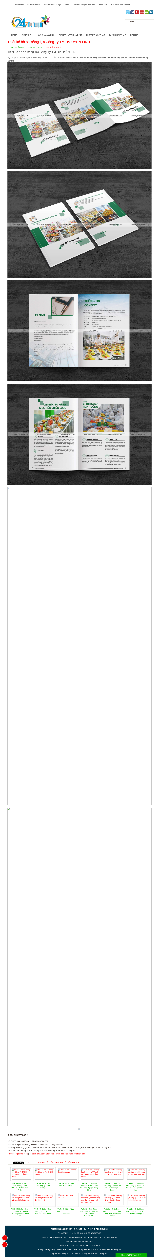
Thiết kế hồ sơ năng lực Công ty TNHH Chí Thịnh (42, 1185)
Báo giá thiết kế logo (52, 5)
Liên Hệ (134, 35)
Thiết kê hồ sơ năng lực (54, 47)
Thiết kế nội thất (95, 35)
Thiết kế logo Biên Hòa (17, 1154)
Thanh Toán (102, 5)
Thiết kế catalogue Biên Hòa (41, 1154)
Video (67, 5)
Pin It (29, 1162)
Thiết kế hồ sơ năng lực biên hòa (70, 1154)
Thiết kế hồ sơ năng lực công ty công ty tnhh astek (65, 1211)
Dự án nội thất (117, 35)
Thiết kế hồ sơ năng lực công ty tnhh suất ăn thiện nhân (42, 1211)
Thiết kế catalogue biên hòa (84, 5)
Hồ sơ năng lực (46, 35)
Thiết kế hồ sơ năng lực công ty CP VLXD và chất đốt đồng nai (135, 1211)
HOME (14, 35)
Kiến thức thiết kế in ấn (120, 5)
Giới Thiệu (26, 35)
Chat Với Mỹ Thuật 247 (131, 1255)
